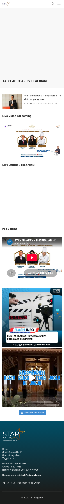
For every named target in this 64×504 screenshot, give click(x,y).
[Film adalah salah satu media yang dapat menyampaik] (32, 317)
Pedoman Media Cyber (29, 483)
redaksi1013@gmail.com (29, 475)
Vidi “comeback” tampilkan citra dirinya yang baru (42, 97)
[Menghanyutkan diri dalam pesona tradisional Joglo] (32, 377)
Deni (29, 103)
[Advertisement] (32, 46)
